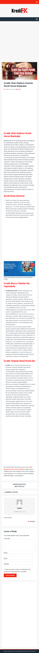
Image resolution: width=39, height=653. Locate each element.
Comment (7, 538)
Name (6, 553)
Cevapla (32, 521)
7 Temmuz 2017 (9, 89)
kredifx (19, 89)
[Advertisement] (19, 40)
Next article (19, 486)
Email (5, 558)
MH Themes (32, 651)
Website (6, 564)
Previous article (19, 484)
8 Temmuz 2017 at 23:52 (19, 511)
